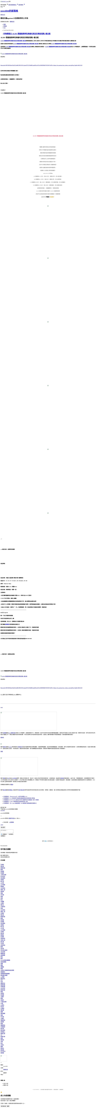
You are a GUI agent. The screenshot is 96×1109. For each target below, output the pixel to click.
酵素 (2, 946)
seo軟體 (2, 977)
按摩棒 (2, 1021)
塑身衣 (2, 737)
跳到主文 (3, 14)
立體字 (2, 996)
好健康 (2, 936)
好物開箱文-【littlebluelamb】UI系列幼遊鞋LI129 (15, 796)
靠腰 (2, 963)
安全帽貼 (3, 878)
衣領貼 (2, 864)
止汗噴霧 (3, 884)
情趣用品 (3, 1020)
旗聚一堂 (3, 889)
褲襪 (2, 1011)
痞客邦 (10, 818)
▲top (2, 824)
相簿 (4, 24)
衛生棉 (4, 790)
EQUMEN (3, 1051)
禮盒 (12, 784)
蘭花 (2, 958)
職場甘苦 (12, 21)
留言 (13, 818)
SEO (2, 980)
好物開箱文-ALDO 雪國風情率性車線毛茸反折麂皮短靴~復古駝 (27, 34)
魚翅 (2, 908)
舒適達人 (10, 790)
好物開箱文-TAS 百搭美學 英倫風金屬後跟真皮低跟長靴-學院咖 (19, 798)
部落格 (5, 26)
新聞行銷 (3, 1036)
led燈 (2, 1003)
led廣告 (2, 1005)
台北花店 (3, 988)
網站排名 (3, 978)
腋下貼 (2, 881)
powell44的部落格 (9, 11)
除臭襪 (4, 732)
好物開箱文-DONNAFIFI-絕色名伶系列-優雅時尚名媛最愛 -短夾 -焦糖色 (21, 799)
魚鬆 (2, 751)
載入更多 (3, 827)
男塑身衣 (20, 746)
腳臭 (2, 869)
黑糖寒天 (3, 972)
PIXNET (37, 1089)
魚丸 (2, 899)
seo (1, 1034)
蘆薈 (2, 1038)
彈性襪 (2, 1010)
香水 (2, 1043)
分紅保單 (3, 951)
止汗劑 (2, 883)
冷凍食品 (3, 906)
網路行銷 (3, 1033)
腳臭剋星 (13, 732)
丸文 (8, 778)
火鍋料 (2, 903)
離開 (8, 1106)
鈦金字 (2, 1006)
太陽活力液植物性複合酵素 (7, 970)
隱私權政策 (56, 1089)
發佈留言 (3, 835)
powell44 (3, 810)
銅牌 (2, 998)
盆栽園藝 (3, 955)
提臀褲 (2, 1052)
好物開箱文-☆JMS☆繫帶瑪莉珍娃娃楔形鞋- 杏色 (15, 801)
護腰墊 (2, 966)
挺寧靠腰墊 (3, 961)
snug (2, 707)
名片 (4, 27)
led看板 (2, 1008)
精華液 (2, 1039)
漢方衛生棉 (21, 790)
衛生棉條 (3, 1030)
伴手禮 (2, 894)
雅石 (2, 956)
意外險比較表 (4, 950)
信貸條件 (7, 624)
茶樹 (2, 1041)
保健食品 (3, 938)
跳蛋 (2, 1023)
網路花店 (3, 983)
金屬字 (2, 1000)
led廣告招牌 (3, 1001)
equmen (10, 746)
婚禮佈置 (3, 985)
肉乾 (2, 898)
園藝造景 (3, 953)
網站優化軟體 (4, 975)
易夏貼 (2, 879)
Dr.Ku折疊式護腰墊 (5, 960)
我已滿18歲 (3, 1106)
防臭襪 (2, 873)
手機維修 (3, 1026)
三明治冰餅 (3, 874)
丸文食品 (14, 778)
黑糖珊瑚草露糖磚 (5, 973)
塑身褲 (2, 1050)
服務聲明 (61, 1089)
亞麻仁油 (3, 940)
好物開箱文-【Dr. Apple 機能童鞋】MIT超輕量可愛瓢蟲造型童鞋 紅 (20, 803)
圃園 (2, 1046)
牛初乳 (2, 943)
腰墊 (2, 965)
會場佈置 (3, 986)
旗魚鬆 (62, 778)
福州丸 (2, 904)
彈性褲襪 (3, 1013)
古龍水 (2, 1044)
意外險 (2, 948)
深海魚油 (3, 945)
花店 (2, 981)
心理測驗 (11, 822)
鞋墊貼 (2, 886)
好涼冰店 (3, 876)
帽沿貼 (2, 866)
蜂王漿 (2, 941)
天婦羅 (2, 901)
